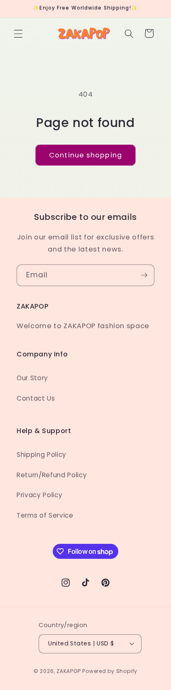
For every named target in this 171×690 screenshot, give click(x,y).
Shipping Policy (41, 454)
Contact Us (36, 398)
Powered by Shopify (109, 671)
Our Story (32, 378)
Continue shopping (85, 155)
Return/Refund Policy (52, 475)
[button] (18, 33)
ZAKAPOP (68, 671)
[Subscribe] (144, 275)
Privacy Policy (39, 495)
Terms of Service (45, 515)
